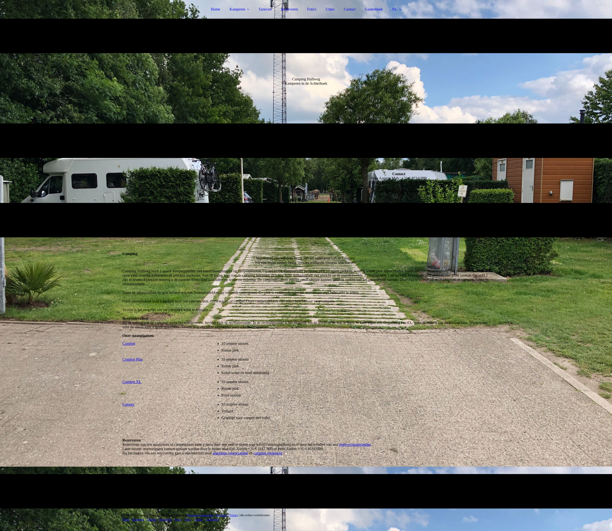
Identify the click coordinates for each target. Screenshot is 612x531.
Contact (349, 9)
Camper (128, 404)
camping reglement (267, 453)
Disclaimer (221, 515)
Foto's (311, 9)
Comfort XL (131, 382)
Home (215, 9)
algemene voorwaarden (230, 453)
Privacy (234, 515)
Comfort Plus (132, 359)
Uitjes (330, 9)
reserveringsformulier (355, 444)
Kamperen (237, 9)
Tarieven (265, 9)
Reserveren (289, 9)
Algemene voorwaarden (199, 515)
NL (394, 9)
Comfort (128, 343)
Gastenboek (374, 9)
